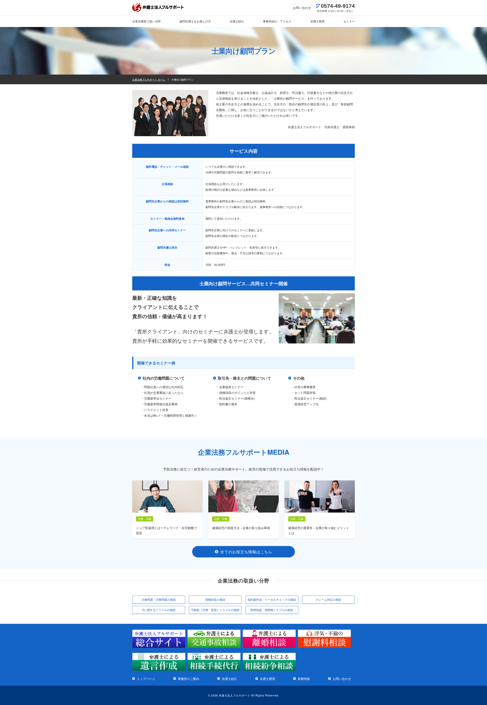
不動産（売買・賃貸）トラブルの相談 (215, 610)
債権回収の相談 (215, 600)
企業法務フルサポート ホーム (148, 79)
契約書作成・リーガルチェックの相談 (271, 600)
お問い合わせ (302, 8)
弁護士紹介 (229, 678)
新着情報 (304, 678)
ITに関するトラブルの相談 (159, 610)
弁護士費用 (267, 678)
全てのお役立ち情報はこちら (246, 551)
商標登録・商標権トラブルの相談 (271, 610)
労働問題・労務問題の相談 (159, 600)
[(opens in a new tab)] (158, 647)
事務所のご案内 (188, 678)
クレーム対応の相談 (328, 600)
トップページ (146, 678)
